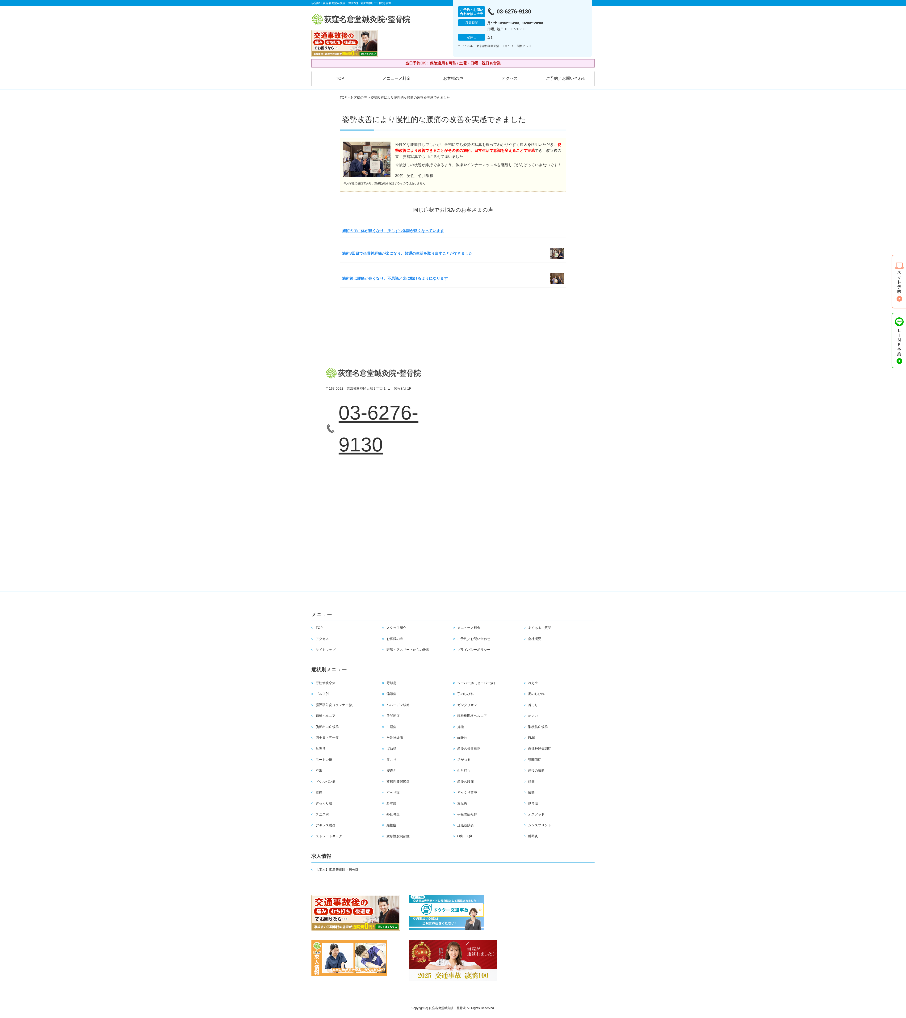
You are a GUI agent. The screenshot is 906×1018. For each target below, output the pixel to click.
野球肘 (391, 803)
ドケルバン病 (326, 781)
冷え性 (533, 683)
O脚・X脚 (464, 836)
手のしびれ (465, 694)
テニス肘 (322, 814)
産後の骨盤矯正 (468, 748)
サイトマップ (326, 650)
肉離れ (462, 738)
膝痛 (531, 792)
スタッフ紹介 (396, 628)
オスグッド (536, 814)
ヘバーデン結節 (398, 705)
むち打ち (463, 770)
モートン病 (324, 759)
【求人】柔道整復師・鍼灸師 (337, 869)
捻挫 (460, 727)
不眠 (319, 770)
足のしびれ (536, 694)
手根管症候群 (467, 814)
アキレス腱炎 (326, 825)
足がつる (463, 759)
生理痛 (391, 727)
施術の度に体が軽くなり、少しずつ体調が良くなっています (393, 231)
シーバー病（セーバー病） (477, 683)
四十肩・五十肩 (327, 738)
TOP (340, 78)
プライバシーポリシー (473, 650)
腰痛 (319, 792)
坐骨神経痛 (394, 738)
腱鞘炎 (533, 836)
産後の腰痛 (465, 781)
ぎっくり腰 (324, 803)
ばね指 (391, 748)
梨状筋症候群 (538, 727)
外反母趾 (393, 814)
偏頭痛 (391, 694)
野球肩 (391, 683)
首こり (533, 705)
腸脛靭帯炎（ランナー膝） (335, 705)
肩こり (391, 759)
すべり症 (393, 792)
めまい (533, 716)
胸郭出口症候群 (327, 727)
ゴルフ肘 (322, 694)
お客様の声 (453, 78)
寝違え (391, 770)
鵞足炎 (462, 803)
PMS (531, 738)
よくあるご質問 (539, 628)
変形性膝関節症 (398, 781)
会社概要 (534, 639)
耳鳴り (321, 748)
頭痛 (531, 781)
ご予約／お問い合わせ (566, 78)
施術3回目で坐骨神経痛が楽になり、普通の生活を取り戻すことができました (407, 253)
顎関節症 (534, 759)
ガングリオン (467, 705)
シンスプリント (539, 825)
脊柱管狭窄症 (326, 683)
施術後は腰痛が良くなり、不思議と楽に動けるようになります (395, 278)
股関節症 (393, 716)
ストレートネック (329, 836)
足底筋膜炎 (465, 825)
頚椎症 (391, 825)
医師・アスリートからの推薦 (407, 650)
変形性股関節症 (398, 836)
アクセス (510, 78)
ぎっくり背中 (467, 792)
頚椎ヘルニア (326, 716)
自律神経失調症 (539, 748)
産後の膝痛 (536, 770)
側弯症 (533, 803)
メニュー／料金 (396, 78)
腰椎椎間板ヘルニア (472, 716)
